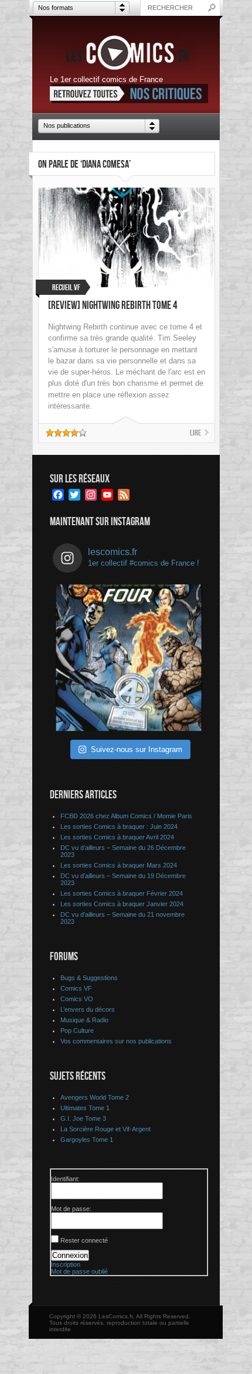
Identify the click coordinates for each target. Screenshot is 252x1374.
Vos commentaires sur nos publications (116, 1041)
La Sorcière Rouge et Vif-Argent (105, 1128)
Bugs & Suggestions (89, 977)
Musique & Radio (84, 1019)
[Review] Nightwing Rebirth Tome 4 (113, 305)
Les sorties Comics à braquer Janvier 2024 (121, 903)
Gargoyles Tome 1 (86, 1139)
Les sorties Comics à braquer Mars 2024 (118, 865)
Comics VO (76, 998)
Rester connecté (84, 1240)
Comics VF (76, 988)
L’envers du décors (87, 1009)
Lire (195, 433)
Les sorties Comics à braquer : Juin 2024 (119, 826)
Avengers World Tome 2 (94, 1097)
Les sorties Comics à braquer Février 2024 (121, 893)
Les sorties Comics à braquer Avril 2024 (117, 837)
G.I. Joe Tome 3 (83, 1118)
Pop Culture (77, 1030)
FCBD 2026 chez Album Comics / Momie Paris (126, 815)
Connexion (70, 1255)
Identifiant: (65, 1178)
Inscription (65, 1264)
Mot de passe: (71, 1208)
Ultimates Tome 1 (85, 1107)
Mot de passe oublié (79, 1271)
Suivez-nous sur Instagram (136, 749)
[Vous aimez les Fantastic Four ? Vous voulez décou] (129, 657)
